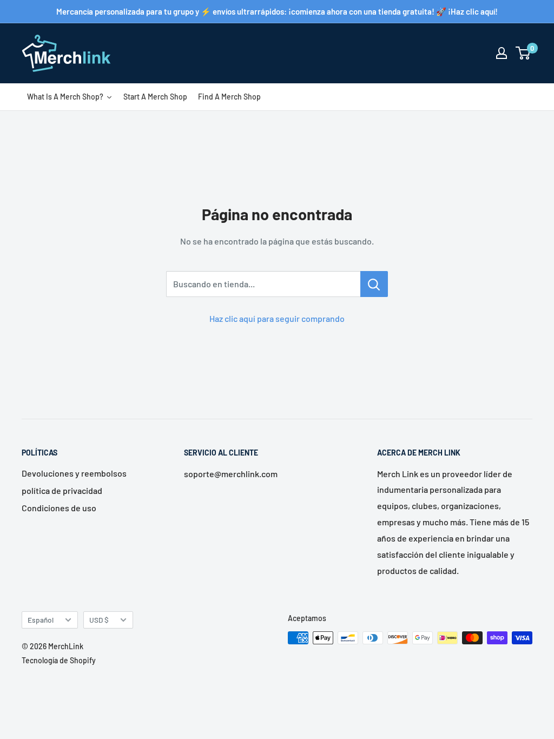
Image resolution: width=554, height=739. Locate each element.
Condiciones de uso (59, 508)
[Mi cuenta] (501, 53)
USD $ (99, 619)
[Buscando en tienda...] (374, 284)
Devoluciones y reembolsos (74, 473)
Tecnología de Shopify (59, 660)
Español (41, 619)
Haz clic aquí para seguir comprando (277, 318)
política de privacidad (62, 490)
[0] (523, 53)
